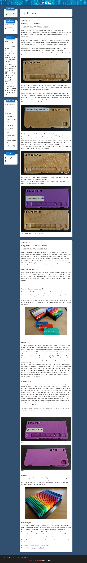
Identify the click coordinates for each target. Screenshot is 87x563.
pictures (10, 77)
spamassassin (9, 86)
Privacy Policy (10, 158)
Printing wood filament (30, 24)
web (12, 92)
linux (7, 61)
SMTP (12, 84)
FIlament (45, 26)
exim (13, 51)
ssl (10, 88)
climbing (8, 49)
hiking (6, 59)
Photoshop (11, 75)
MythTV (7, 66)
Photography (12, 119)
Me (7, 113)
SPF (6, 88)
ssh (8, 88)
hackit (14, 57)
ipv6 (10, 59)
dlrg (11, 51)
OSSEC (11, 70)
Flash (6, 53)
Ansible (10, 132)
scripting (8, 79)
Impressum (9, 161)
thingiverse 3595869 (38, 547)
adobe (7, 44)
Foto (9, 53)
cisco (13, 46)
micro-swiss (59, 42)
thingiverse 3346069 (44, 545)
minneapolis (8, 64)
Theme (14, 88)
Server (7, 84)
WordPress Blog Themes (35, 560)
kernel (13, 59)
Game (13, 53)
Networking (11, 135)
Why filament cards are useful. (34, 246)
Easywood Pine (62, 30)
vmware (7, 92)
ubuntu (7, 90)
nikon (6, 68)
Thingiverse (24, 525)
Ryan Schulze (43, 3)
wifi (15, 92)
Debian (7, 51)
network (13, 66)
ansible (11, 44)
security (8, 81)
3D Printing (9, 42)
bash (8, 46)
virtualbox (13, 90)
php (6, 77)
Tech (8, 128)
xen (6, 95)
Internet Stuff (10, 108)
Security (9, 125)
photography (10, 74)
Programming (12, 140)
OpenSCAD (49, 527)
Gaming (7, 55)
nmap (10, 68)
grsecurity (8, 57)
